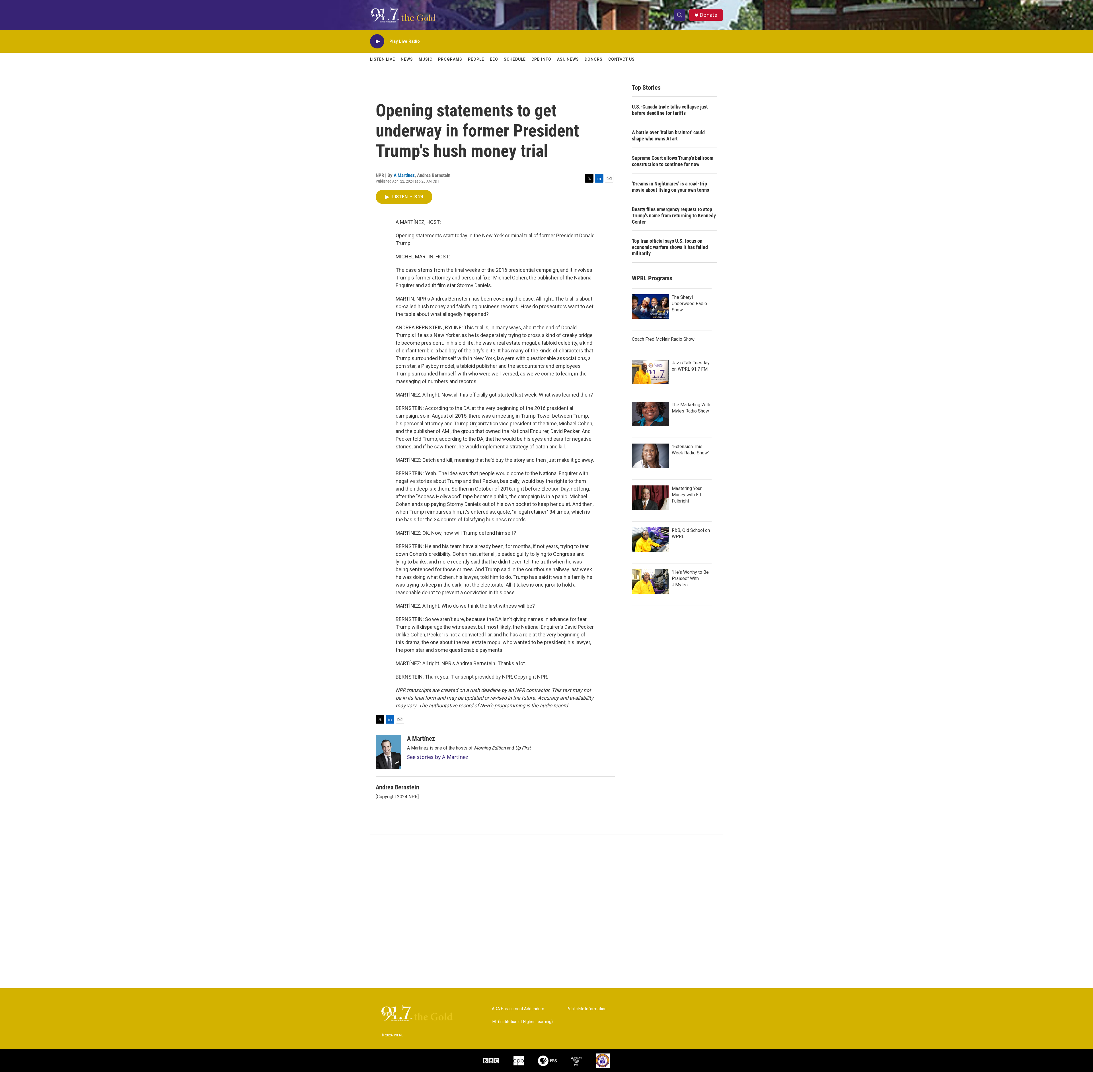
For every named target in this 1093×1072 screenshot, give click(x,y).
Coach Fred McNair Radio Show (663, 339)
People (476, 59)
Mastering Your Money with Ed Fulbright (687, 495)
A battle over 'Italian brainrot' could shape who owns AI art (668, 135)
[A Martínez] (388, 752)
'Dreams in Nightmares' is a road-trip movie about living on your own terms (670, 187)
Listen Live (382, 59)
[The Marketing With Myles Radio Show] (650, 414)
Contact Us (621, 59)
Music (425, 59)
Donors (594, 59)
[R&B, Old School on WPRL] (650, 539)
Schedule (515, 59)
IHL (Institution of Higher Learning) (522, 1022)
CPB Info (541, 59)
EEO (494, 59)
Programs (450, 59)
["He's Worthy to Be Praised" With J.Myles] (650, 581)
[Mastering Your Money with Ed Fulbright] (650, 497)
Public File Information (587, 1009)
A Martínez (404, 175)
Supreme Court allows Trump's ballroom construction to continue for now (672, 161)
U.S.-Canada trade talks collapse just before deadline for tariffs (670, 110)
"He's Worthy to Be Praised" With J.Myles (690, 578)
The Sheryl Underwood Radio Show (689, 304)
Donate (708, 15)
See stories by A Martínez (437, 757)
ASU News (568, 59)
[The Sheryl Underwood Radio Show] (650, 306)
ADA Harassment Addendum (518, 1009)
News (407, 59)
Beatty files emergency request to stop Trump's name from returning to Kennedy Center (674, 215)
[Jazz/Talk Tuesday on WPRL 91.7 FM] (650, 372)
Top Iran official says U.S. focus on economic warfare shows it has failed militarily (670, 247)
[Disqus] (546, 911)
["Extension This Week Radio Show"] (650, 456)
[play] (377, 41)
